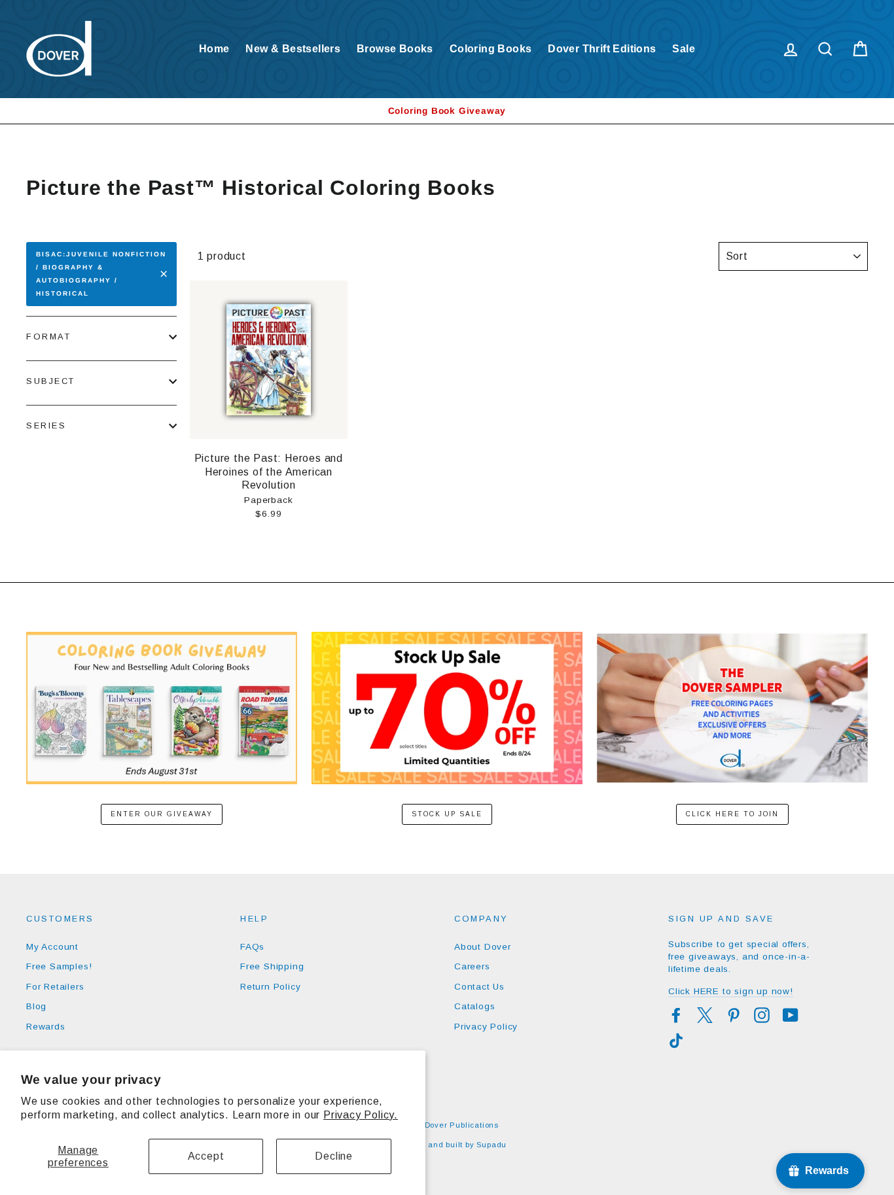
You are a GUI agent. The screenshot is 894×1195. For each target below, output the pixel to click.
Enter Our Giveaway (162, 814)
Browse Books (395, 48)
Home (214, 48)
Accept (206, 1156)
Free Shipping (272, 966)
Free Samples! (59, 966)
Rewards (45, 1026)
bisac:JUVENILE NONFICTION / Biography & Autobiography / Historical (101, 274)
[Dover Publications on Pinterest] (734, 1015)
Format (48, 336)
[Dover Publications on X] (705, 1015)
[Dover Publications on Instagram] (762, 1015)
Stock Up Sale (447, 814)
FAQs (252, 947)
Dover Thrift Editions (602, 48)
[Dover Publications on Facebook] (676, 1015)
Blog (36, 1006)
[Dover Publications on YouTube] (790, 1015)
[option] (447, 111)
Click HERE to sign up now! (730, 991)
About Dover (482, 947)
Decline (334, 1156)
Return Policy (270, 987)
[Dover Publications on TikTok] (676, 1040)
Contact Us (479, 987)
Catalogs (474, 1006)
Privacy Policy (486, 1026)
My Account (52, 947)
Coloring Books (491, 48)
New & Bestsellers (292, 48)
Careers (472, 966)
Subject (50, 381)
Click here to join (732, 814)
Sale (683, 48)
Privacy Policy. (360, 1114)
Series (46, 425)
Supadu (491, 1145)
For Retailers (55, 987)
